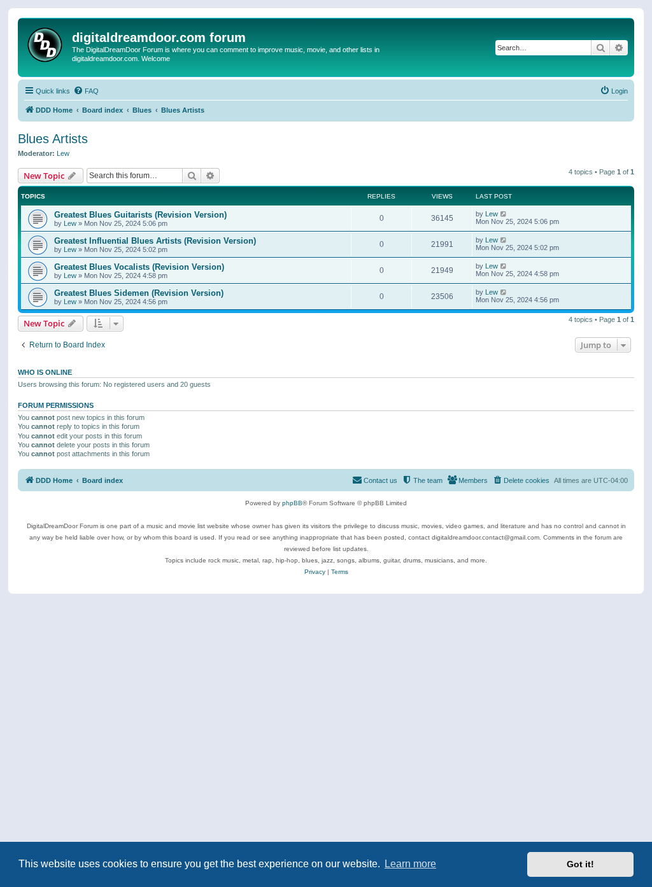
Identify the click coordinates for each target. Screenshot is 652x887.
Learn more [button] (410, 863)
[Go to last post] (504, 214)
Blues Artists (53, 139)
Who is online (45, 372)
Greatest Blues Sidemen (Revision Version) (138, 293)
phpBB (292, 502)
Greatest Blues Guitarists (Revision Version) (140, 215)
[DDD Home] (46, 43)
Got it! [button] (580, 864)
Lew (63, 153)
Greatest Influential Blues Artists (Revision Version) (155, 241)
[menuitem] (86, 91)
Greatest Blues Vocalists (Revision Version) (139, 267)
